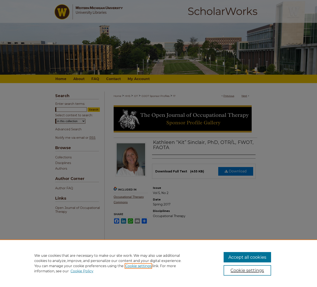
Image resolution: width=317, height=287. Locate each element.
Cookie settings (138, 266)
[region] (158, 263)
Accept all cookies (247, 257)
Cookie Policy (82, 271)
